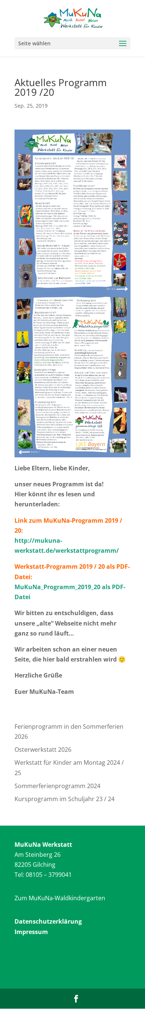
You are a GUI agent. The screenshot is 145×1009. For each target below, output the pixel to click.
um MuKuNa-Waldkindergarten (61, 898)
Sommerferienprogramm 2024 (57, 786)
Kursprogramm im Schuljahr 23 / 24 (64, 799)
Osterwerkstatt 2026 (42, 749)
